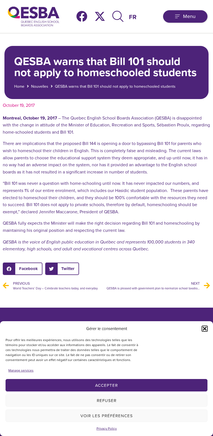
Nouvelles (39, 86)
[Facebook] (81, 16)
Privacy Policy (107, 428)
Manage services (21, 370)
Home (19, 86)
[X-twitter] (99, 16)
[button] (204, 328)
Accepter (106, 385)
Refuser (106, 400)
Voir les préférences (106, 416)
